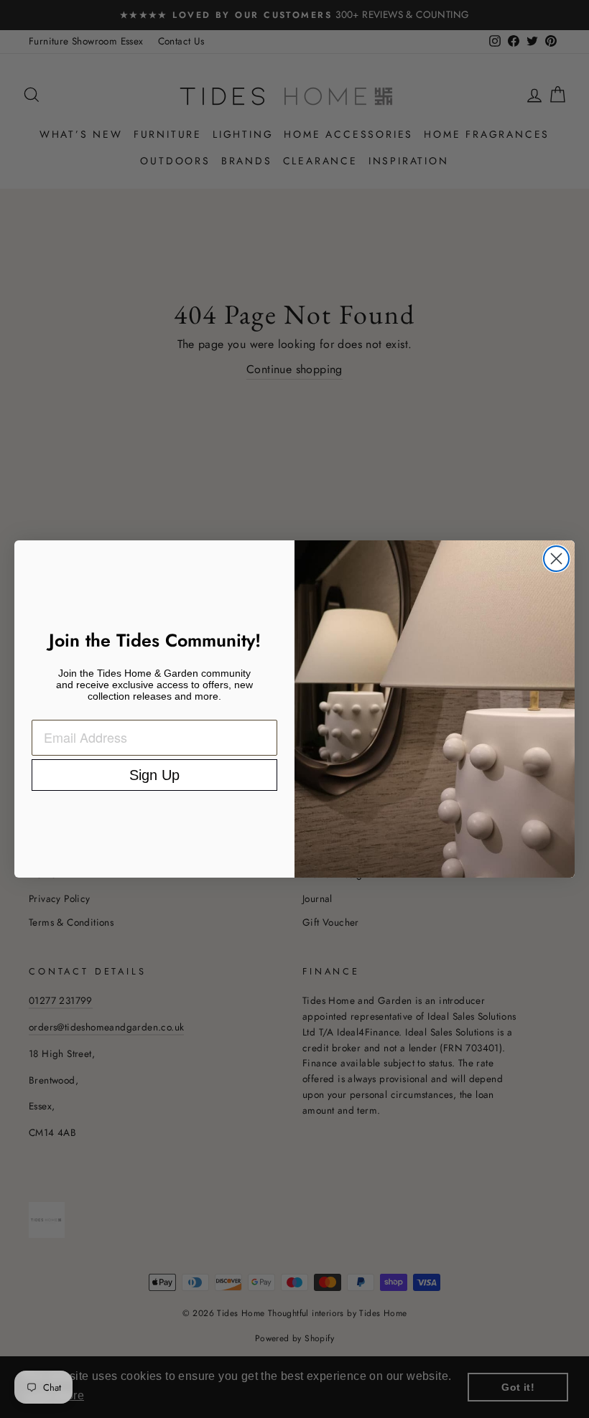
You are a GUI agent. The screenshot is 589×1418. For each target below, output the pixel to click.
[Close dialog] (556, 558)
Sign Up (154, 775)
